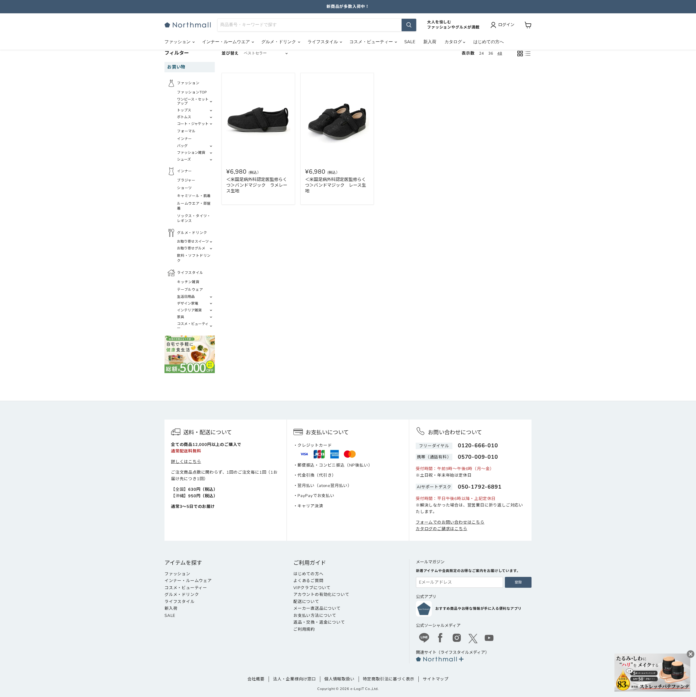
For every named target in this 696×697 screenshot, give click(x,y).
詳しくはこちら (186, 461)
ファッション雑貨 (191, 152)
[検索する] (409, 25)
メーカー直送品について (317, 608)
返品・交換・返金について (319, 622)
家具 (180, 317)
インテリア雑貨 (189, 310)
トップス (184, 110)
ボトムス (184, 117)
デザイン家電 (187, 303)
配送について (306, 601)
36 (490, 53)
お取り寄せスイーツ (193, 241)
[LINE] (424, 639)
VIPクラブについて (312, 587)
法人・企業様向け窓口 (294, 679)
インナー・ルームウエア (226, 42)
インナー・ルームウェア (188, 580)
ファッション (178, 42)
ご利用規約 (304, 629)
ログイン (506, 24)
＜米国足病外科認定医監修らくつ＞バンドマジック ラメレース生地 (256, 185)
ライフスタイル (323, 42)
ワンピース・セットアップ (193, 101)
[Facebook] (440, 639)
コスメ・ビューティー (371, 42)
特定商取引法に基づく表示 (389, 679)
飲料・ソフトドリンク (194, 258)
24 (481, 53)
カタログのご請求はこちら (441, 529)
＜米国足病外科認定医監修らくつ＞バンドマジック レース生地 (335, 185)
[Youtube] (489, 639)
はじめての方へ (488, 42)
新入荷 (429, 42)
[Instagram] (457, 639)
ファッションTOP (192, 92)
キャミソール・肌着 (194, 195)
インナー (184, 138)
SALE (409, 42)
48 (499, 53)
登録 (518, 582)
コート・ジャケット (193, 123)
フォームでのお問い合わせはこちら (450, 522)
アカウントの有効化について (321, 594)
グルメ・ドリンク (279, 42)
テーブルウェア (190, 289)
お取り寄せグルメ (191, 248)
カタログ (454, 42)
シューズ (184, 159)
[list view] (528, 53)
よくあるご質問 (308, 580)
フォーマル (186, 131)
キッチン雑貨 (188, 282)
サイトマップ (436, 679)
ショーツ (184, 188)
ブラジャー (186, 180)
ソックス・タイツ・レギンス (194, 218)
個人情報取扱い (339, 679)
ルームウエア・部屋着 (194, 206)
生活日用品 (186, 296)
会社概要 (256, 679)
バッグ (182, 145)
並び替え (230, 53)
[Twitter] (473, 638)
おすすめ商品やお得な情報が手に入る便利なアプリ (478, 608)
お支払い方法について (314, 615)
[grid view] (520, 53)
